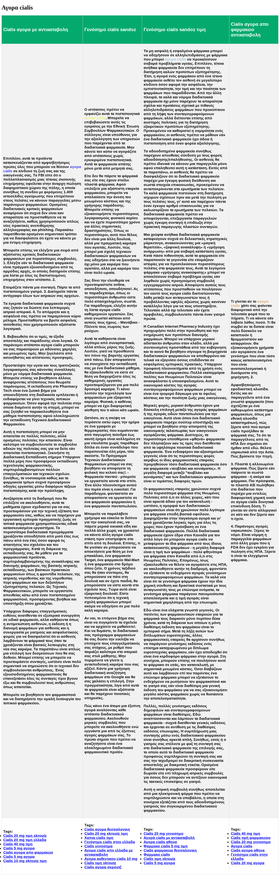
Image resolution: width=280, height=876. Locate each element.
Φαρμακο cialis (157, 855)
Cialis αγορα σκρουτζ (103, 867)
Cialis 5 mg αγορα (19, 848)
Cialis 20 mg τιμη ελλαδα (24, 840)
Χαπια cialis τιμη (98, 838)
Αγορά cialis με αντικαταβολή (169, 838)
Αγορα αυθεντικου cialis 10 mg (110, 859)
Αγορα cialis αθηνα (160, 842)
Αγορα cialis (241, 846)
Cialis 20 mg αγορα (247, 863)
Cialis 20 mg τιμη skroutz (25, 836)
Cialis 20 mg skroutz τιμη (106, 834)
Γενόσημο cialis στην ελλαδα (109, 842)
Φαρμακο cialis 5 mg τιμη (166, 846)
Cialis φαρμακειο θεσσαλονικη (170, 850)
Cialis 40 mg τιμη (18, 844)
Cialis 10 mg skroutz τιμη (25, 861)
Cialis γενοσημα (98, 846)
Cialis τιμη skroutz (100, 863)
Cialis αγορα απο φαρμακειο (28, 852)
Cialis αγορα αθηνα (248, 850)
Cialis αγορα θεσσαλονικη (107, 829)
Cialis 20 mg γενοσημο (163, 834)
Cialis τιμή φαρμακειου (250, 838)
